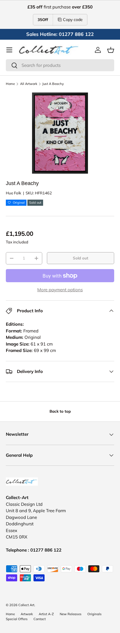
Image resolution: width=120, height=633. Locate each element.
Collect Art (26, 605)
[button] (110, 49)
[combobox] (60, 65)
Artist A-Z (46, 614)
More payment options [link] (60, 289)
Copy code (73, 19)
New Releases (71, 614)
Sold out (80, 258)
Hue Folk (13, 193)
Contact (39, 619)
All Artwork (28, 84)
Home (10, 84)
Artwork (27, 614)
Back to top (60, 411)
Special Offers (17, 619)
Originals (94, 614)
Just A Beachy (53, 84)
